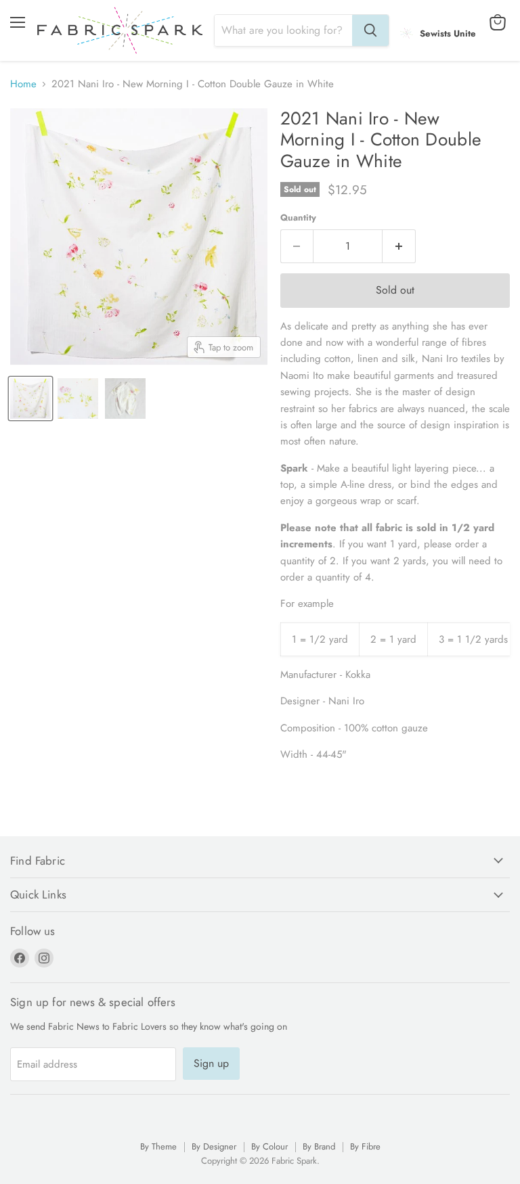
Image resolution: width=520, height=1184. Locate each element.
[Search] (370, 30)
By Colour (269, 1146)
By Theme (158, 1146)
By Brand (319, 1146)
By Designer (214, 1146)
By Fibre (365, 1146)
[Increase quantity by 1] (399, 246)
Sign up (211, 1063)
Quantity (298, 217)
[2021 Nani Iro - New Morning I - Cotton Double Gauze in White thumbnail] (30, 398)
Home (23, 84)
